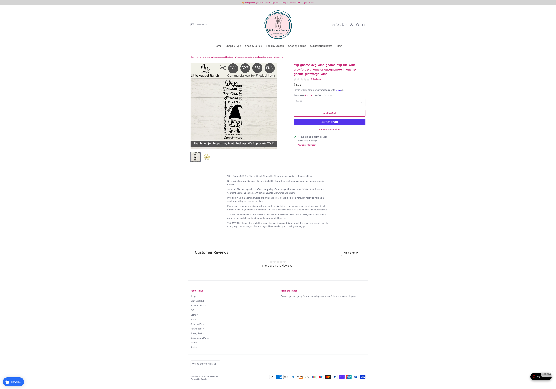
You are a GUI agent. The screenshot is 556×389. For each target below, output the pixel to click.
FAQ (192, 310)
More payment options (330, 129)
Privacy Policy (197, 333)
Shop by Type (233, 46)
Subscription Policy (200, 338)
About (193, 319)
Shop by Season (275, 46)
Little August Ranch (213, 376)
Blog (339, 46)
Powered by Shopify (199, 379)
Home (217, 46)
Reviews (195, 347)
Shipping (308, 95)
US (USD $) (338, 24)
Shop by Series (253, 46)
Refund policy (197, 328)
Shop (193, 296)
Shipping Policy (198, 324)
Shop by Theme (297, 46)
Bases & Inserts (198, 305)
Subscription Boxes (321, 46)
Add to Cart (329, 113)
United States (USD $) (204, 363)
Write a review (351, 252)
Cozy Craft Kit (197, 301)
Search (194, 342)
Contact (194, 315)
